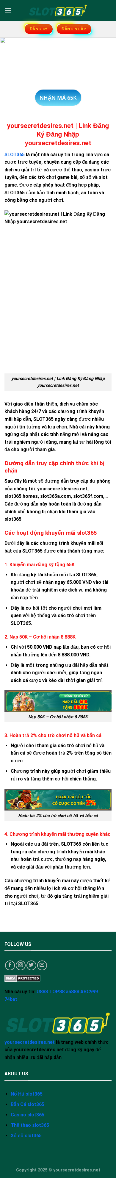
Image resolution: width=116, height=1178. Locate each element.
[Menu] (8, 10)
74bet (10, 999)
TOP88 (57, 991)
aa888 (72, 991)
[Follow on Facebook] (10, 965)
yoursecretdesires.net (29, 1042)
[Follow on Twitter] (31, 965)
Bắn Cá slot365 (27, 1104)
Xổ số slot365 (26, 1135)
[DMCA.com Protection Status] (22, 978)
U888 (42, 991)
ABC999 (89, 991)
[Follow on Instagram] (21, 965)
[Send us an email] (42, 965)
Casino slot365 (27, 1115)
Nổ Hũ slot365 (27, 1094)
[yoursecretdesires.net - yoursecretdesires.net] (58, 10)
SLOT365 (14, 154)
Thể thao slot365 (30, 1125)
